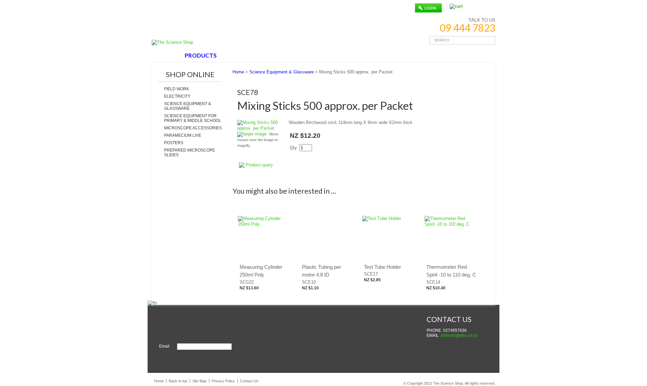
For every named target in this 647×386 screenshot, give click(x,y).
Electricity (177, 96)
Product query (259, 164)
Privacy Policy (223, 381)
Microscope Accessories (193, 128)
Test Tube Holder (382, 267)
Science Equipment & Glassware (187, 106)
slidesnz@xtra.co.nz (459, 335)
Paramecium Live (182, 135)
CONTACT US (320, 55)
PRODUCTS (201, 55)
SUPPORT (278, 55)
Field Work (176, 89)
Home (238, 71)
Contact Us (249, 381)
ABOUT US (240, 55)
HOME (166, 55)
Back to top (178, 381)
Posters (173, 142)
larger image (255, 133)
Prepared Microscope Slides (189, 152)
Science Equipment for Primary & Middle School (192, 118)
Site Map (199, 381)
